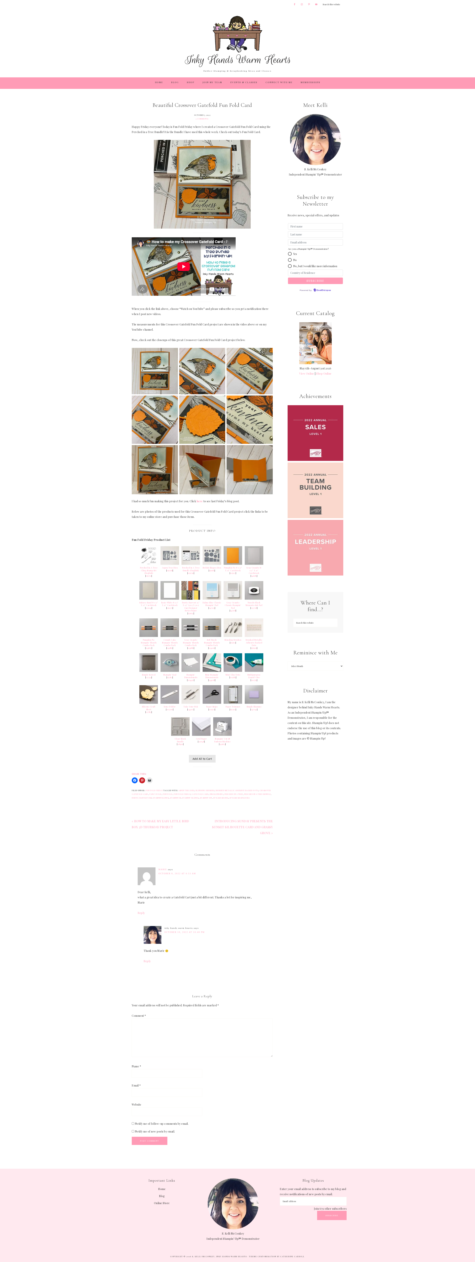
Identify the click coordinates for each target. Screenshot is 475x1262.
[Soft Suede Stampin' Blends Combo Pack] (212, 636)
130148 (201, 741)
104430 (191, 680)
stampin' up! (206, 797)
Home (162, 1189)
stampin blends (161, 797)
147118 (233, 610)
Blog (162, 1196)
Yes (295, 254)
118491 (180, 744)
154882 (170, 648)
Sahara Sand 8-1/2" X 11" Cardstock (148, 604)
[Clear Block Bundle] (180, 735)
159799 (191, 573)
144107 (191, 709)
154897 (149, 648)
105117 (233, 573)
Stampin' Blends (190, 797)
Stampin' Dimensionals (190, 676)
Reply (141, 913)
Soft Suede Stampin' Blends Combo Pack (212, 643)
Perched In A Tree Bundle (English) (191, 569)
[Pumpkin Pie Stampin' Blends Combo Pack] (148, 636)
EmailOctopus (324, 290)
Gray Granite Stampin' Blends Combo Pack (191, 643)
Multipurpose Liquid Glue (254, 676)
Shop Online (324, 373)
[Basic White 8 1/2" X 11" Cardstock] (169, 598)
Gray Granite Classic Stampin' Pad (233, 605)
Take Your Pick (191, 706)
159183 (211, 570)
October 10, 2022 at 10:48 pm (184, 932)
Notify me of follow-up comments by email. (162, 1123)
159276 (170, 608)
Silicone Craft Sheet (148, 708)
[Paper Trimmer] (233, 702)
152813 (169, 677)
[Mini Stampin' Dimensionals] (212, 671)
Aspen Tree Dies (170, 567)
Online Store (162, 1203)
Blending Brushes (233, 640)
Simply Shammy (254, 706)
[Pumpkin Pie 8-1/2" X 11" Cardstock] (233, 564)
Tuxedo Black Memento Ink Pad (254, 604)
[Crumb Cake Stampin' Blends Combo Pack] (169, 636)
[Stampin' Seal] (169, 671)
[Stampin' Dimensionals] (190, 671)
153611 (232, 642)
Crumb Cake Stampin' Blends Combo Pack (170, 643)
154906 (212, 648)
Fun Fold (168, 794)
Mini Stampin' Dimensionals (212, 676)
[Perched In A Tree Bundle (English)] (190, 564)
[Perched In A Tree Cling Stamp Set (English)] (148, 564)
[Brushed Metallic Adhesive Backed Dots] (254, 636)
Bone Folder (170, 706)
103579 (212, 709)
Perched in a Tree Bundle (257, 794)
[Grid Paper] (201, 735)
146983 (254, 576)
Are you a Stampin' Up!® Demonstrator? (308, 248)
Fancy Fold (155, 794)
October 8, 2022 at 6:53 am (177, 873)
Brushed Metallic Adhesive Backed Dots (254, 643)
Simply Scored (149, 674)
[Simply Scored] (148, 671)
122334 (148, 677)
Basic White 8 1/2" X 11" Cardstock (169, 604)
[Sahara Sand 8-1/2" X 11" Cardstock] (148, 598)
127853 (148, 712)
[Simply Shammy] (254, 702)
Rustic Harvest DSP (142, 797)
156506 (254, 648)
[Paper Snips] (212, 702)
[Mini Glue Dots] (233, 671)
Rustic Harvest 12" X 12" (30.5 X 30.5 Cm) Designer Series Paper (190, 606)
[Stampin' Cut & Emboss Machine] (222, 735)
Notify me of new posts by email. (155, 1131)
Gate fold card (200, 794)
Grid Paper (201, 738)
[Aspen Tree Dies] (169, 564)
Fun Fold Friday (154, 790)
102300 (170, 709)
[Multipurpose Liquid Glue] (254, 671)
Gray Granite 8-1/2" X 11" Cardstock (254, 570)
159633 (191, 613)
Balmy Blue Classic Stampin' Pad (212, 604)
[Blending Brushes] (233, 636)
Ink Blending (216, 794)
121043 (149, 608)
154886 (191, 648)
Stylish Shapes (220, 797)
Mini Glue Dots (233, 674)
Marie (162, 869)
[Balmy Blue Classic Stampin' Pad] (212, 598)
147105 (212, 608)
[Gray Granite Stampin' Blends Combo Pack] (190, 636)
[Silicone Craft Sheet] (148, 702)
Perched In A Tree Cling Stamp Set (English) (149, 570)
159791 (148, 576)
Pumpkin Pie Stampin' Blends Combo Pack (149, 643)
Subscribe (331, 1215)
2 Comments (202, 118)
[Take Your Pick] (190, 702)
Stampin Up (175, 797)
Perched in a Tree (234, 794)
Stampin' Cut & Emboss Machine (222, 740)
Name (136, 1066)
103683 (233, 677)
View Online (306, 373)
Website (136, 1104)
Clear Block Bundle (180, 740)
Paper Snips (212, 706)
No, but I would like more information (315, 266)
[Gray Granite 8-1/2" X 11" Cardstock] (254, 564)
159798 (170, 570)
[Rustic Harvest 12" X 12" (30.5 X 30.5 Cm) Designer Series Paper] (190, 598)
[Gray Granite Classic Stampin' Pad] (233, 598)
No (295, 260)
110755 (254, 680)
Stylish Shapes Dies (212, 567)
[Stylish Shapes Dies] (212, 564)
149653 (222, 744)
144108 (212, 680)
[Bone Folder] (169, 702)
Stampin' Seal (169, 674)
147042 (254, 709)
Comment (139, 1015)
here (200, 501)
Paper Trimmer (233, 706)
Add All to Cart (202, 759)
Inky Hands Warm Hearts (237, 41)
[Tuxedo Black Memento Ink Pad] (254, 598)
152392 (233, 709)
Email (136, 1085)
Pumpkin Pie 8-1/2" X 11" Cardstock (233, 569)
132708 (254, 608)
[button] (290, 254)
